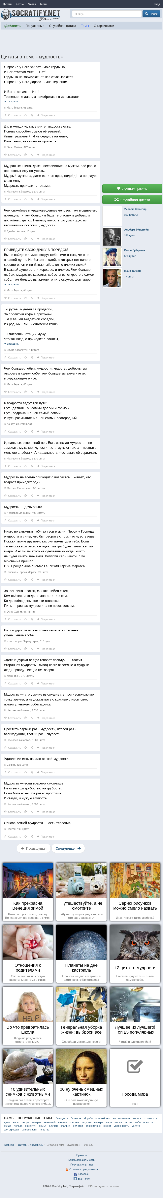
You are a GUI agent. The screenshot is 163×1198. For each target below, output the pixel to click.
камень (62, 1122)
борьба (88, 1118)
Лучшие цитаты (134, 188)
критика (74, 1122)
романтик (30, 1125)
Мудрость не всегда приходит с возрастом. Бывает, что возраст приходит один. (47, 479)
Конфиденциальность (81, 1160)
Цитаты (7, 4)
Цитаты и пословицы (30, 1145)
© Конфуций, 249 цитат (18, 424)
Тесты (43, 4)
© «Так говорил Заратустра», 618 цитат (27, 641)
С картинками (104, 25)
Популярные (34, 25)
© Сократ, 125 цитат (16, 764)
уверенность (121, 1125)
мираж (118, 1122)
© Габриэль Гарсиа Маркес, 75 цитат (26, 572)
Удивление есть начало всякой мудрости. (36, 758)
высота (137, 1118)
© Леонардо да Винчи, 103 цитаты (24, 513)
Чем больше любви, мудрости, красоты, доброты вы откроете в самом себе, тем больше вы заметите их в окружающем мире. (45, 373)
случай (53, 1125)
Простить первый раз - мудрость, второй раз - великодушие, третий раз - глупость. (40, 731)
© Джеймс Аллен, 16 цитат (20, 231)
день (7, 1122)
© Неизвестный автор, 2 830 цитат (24, 191)
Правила (81, 1155)
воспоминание (121, 1118)
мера (109, 1122)
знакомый (49, 1122)
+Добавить (12, 25)
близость (76, 1118)
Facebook (83, 1174)
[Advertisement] (81, 41)
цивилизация (29, 1129)
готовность (150, 1118)
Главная (9, 1145)
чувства (44, 1129)
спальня (65, 1125)
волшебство (102, 1118)
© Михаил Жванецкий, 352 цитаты (24, 488)
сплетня (78, 1125)
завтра (25, 1122)
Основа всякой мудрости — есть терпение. (38, 822)
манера (98, 1122)
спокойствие (93, 1125)
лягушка (86, 1122)
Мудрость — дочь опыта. (23, 506)
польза (18, 1125)
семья (42, 1125)
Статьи (20, 4)
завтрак (36, 1122)
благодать (62, 1118)
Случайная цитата (62, 25)
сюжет (107, 1125)
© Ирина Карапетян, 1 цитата (21, 350)
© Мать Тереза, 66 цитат (19, 107)
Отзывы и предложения (83, 1169)
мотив (128, 1122)
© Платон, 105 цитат (16, 829)
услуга (136, 1125)
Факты (32, 4)
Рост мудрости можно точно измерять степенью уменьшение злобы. (41, 632)
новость (148, 1122)
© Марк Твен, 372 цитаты (19, 676)
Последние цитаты (81, 1164)
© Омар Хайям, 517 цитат (19, 147)
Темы (85, 25)
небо (138, 1122)
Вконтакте (84, 1178)
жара (15, 1122)
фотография (11, 1129)
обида (7, 1125)
